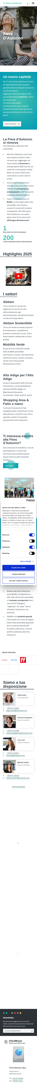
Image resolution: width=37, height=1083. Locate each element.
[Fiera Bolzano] (6, 1042)
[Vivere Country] (4, 660)
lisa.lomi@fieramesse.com (15, 755)
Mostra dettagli (25, 561)
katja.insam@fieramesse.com (16, 711)
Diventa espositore (18, 787)
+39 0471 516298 (13, 731)
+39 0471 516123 (13, 775)
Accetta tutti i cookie (18, 568)
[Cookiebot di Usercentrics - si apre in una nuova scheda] (26, 500)
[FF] (23, 660)
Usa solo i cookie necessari (18, 581)
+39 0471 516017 (13, 753)
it (18, 953)
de (18, 843)
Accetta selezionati (18, 574)
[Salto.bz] (14, 660)
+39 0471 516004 (13, 708)
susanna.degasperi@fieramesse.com (19, 733)
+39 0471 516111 (17, 1081)
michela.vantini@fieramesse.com (18, 778)
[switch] (32, 541)
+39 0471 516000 (17, 1078)
